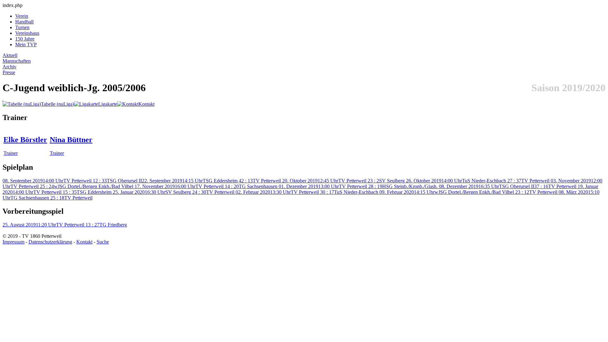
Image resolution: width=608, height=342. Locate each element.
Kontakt (84, 241)
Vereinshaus (27, 33)
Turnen (22, 27)
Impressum (13, 241)
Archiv (9, 66)
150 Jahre (25, 38)
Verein (21, 16)
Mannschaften (17, 61)
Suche (103, 241)
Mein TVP (26, 44)
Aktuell (10, 55)
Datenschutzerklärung (50, 241)
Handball (24, 21)
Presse (9, 72)
